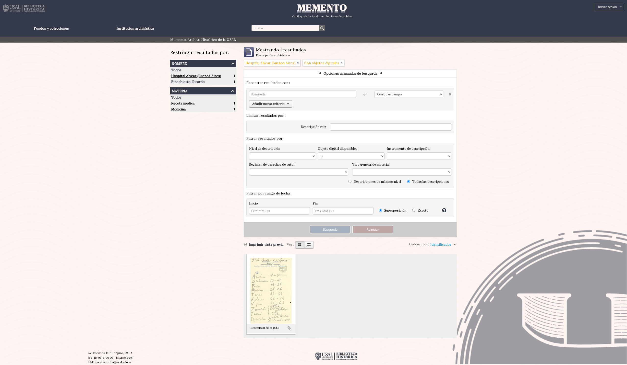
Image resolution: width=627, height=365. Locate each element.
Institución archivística (135, 28)
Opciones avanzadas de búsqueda (350, 73)
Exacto (422, 210)
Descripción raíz (313, 127)
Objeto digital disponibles (337, 149)
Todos (176, 70)
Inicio (253, 203)
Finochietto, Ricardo (188, 82)
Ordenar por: (419, 244)
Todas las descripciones (430, 182)
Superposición (395, 210)
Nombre (179, 63)
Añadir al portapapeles (289, 328)
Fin (315, 203)
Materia (179, 90)
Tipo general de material (370, 164)
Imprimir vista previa (265, 244)
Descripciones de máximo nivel (377, 182)
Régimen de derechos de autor (272, 164)
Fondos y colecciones (51, 28)
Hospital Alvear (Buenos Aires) (196, 76)
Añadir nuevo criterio (268, 104)
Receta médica (182, 103)
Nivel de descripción (264, 149)
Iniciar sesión (607, 7)
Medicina (178, 109)
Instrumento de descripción (408, 149)
